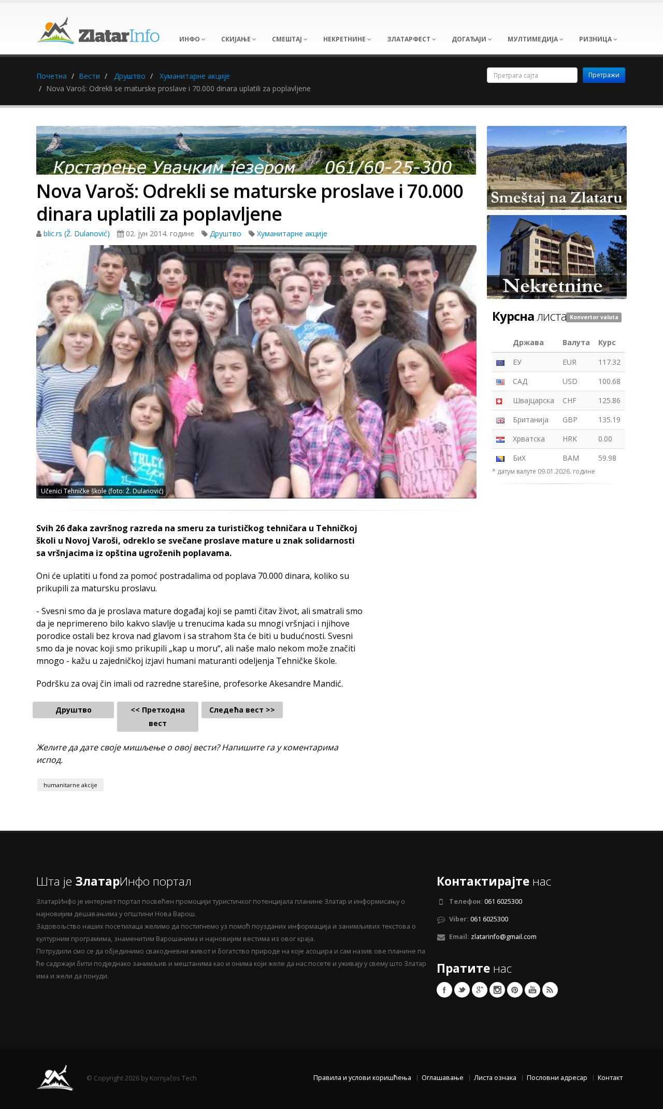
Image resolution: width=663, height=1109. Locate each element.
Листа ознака (495, 1077)
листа (529, 316)
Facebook (444, 990)
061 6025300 (503, 901)
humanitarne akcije (70, 785)
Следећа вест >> (242, 710)
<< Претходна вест (158, 716)
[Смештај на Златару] (557, 167)
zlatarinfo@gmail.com (504, 936)
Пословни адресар (557, 1077)
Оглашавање (443, 1077)
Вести (89, 76)
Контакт (610, 1077)
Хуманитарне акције (195, 76)
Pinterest (515, 990)
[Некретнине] (557, 256)
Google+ (479, 990)
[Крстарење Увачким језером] (256, 154)
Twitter (462, 990)
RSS (550, 990)
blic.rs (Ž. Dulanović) (78, 233)
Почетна (51, 76)
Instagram (497, 990)
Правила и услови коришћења (362, 1077)
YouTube (532, 990)
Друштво (130, 76)
